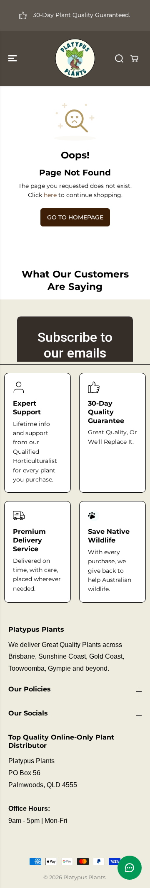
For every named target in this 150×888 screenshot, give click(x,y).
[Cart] (134, 58)
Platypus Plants (84, 877)
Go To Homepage (75, 217)
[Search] (119, 58)
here (50, 195)
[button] (13, 59)
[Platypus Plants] (75, 58)
